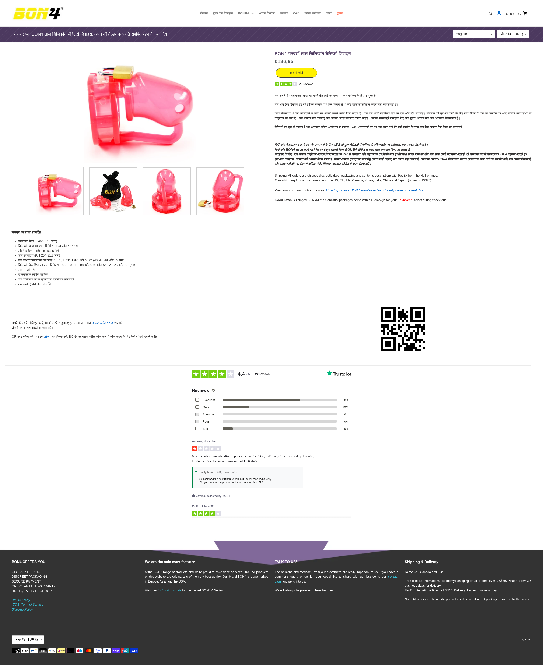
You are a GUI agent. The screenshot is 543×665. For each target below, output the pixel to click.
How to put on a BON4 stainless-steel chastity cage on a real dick (375, 190)
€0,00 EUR (518, 13)
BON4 (527, 639)
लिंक (46, 336)
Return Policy (21, 600)
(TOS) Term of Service (27, 604)
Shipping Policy (22, 609)
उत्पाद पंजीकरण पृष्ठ (103, 323)
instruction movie (169, 590)
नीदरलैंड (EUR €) (512, 34)
